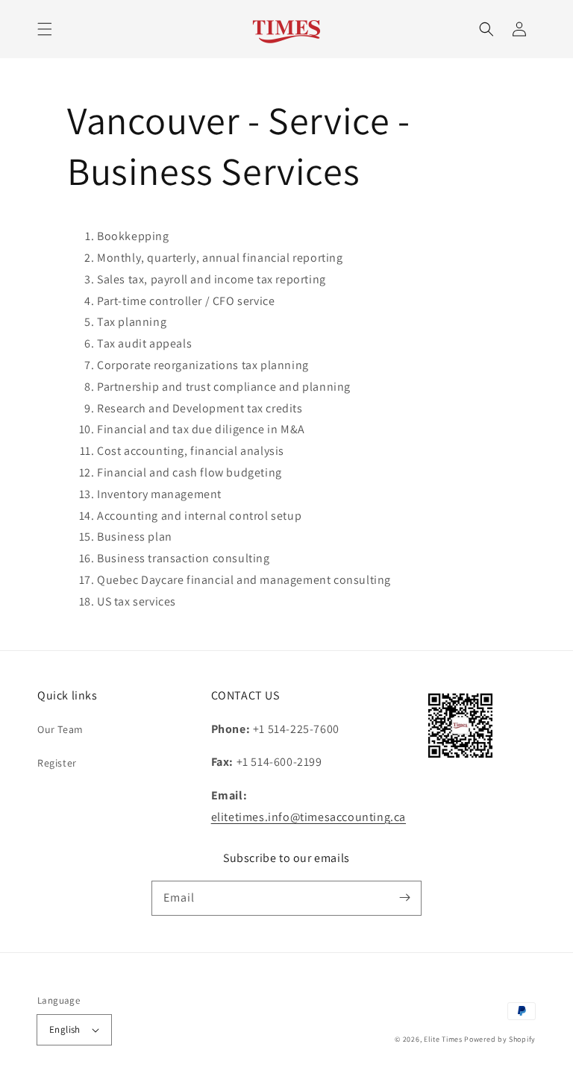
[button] (44, 29)
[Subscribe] (404, 897)
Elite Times (443, 1039)
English (65, 1029)
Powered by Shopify (500, 1039)
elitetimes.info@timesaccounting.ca (308, 817)
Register (57, 763)
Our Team (60, 729)
